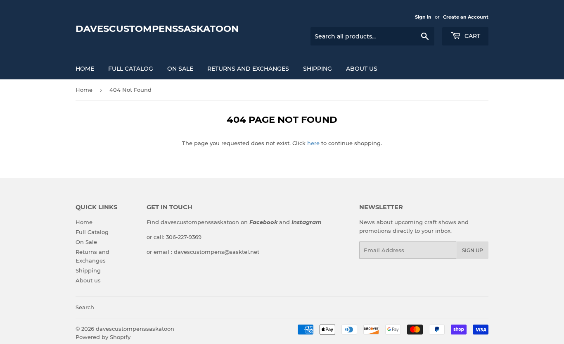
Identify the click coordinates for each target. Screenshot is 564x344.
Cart (471, 36)
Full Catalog (130, 68)
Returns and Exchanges (248, 68)
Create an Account (465, 17)
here (313, 143)
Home (85, 68)
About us (361, 68)
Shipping (317, 68)
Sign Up (472, 250)
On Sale (180, 68)
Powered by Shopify (103, 337)
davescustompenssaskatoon (157, 28)
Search (85, 307)
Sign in (423, 17)
